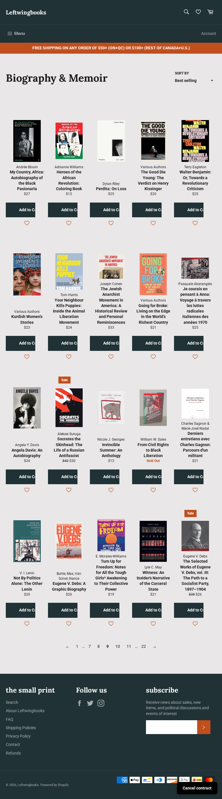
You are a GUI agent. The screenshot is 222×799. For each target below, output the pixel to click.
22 (143, 646)
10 (117, 646)
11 (129, 646)
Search (12, 702)
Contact (13, 744)
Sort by (182, 73)
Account (208, 33)
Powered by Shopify (54, 785)
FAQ (9, 719)
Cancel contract (197, 788)
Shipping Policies (21, 727)
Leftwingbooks (26, 12)
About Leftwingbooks (25, 710)
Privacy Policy (18, 736)
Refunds (13, 753)
